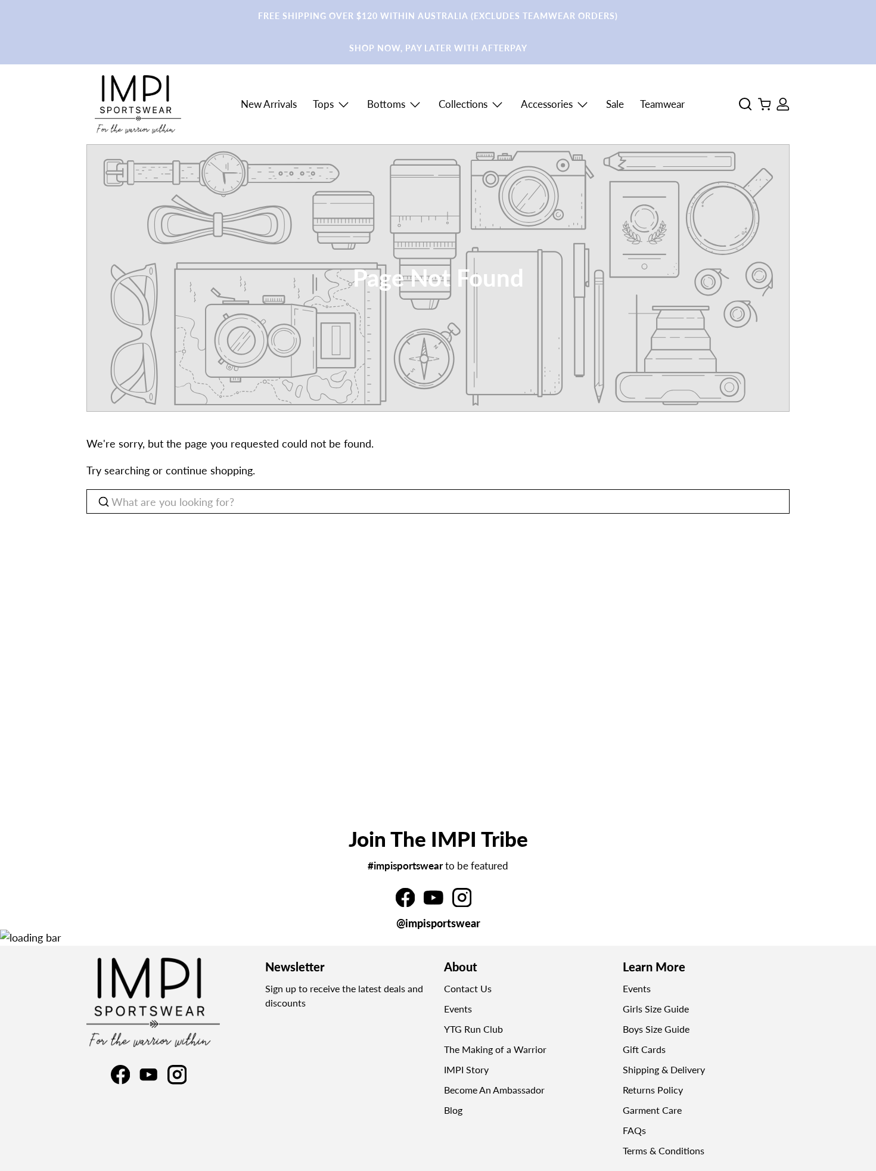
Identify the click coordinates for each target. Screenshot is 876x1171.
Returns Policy (653, 1089)
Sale (615, 104)
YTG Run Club (473, 1029)
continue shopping (209, 470)
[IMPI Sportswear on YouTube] (433, 902)
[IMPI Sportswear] (138, 104)
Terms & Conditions (663, 1150)
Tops (323, 104)
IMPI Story (466, 1069)
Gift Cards (644, 1049)
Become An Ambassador (494, 1089)
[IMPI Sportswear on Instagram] (461, 902)
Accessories (547, 104)
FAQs (634, 1130)
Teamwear (662, 104)
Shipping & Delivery (664, 1069)
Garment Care (652, 1110)
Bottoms (386, 104)
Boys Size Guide (656, 1029)
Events (458, 1008)
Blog (453, 1110)
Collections (463, 104)
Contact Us (468, 988)
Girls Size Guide (656, 1008)
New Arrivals (269, 104)
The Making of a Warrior (495, 1049)
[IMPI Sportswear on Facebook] (405, 902)
